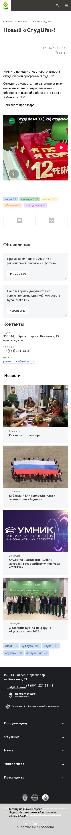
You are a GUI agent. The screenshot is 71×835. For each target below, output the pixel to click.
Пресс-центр (14, 777)
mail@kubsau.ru (16, 687)
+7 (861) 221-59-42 (39, 685)
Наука (8, 750)
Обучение (11, 737)
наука (51, 646)
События (7, 21)
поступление (36, 653)
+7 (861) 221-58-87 (17, 351)
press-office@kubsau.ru (19, 361)
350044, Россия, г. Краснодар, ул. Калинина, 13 (24, 677)
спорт (11, 646)
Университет (14, 764)
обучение (13, 653)
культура (31, 646)
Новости (22, 21)
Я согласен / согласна (35, 827)
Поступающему (16, 723)
